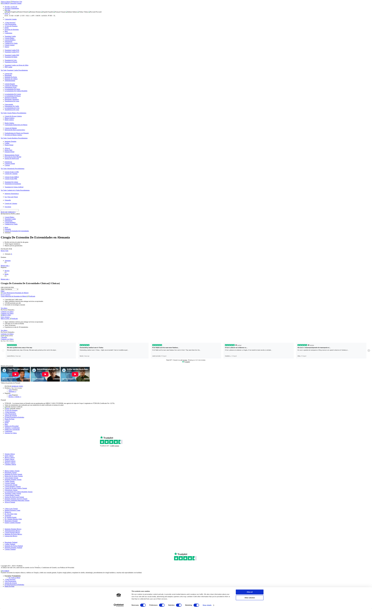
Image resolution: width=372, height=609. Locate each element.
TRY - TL (52, 15)
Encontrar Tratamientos (12, 8)
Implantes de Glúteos (11, 79)
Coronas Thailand (10, 549)
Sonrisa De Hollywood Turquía (14, 497)
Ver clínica (4, 308)
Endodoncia (8, 162)
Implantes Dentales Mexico (13, 529)
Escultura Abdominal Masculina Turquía (17, 500)
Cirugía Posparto (10, 84)
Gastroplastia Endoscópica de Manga (16, 125)
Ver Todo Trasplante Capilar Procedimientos (14, 70)
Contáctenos (8, 33)
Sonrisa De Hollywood (12, 158)
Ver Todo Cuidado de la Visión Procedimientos (15, 190)
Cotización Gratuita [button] (15, 3)
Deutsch (25, 12)
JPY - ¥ (34, 15)
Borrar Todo (4, 251)
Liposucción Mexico (11, 536)
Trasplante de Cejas (11, 60)
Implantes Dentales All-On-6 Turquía (16, 499)
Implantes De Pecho (11, 77)
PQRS (7, 28)
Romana (38, 12)
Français (63, 12)
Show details (207, 605)
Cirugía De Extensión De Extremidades (17, 231)
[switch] (162, 605)
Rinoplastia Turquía (11, 472)
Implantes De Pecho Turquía (13, 474)
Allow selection (250, 598)
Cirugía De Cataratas (11, 173)
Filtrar (2, 291)
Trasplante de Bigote (11, 62)
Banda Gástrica (9, 123)
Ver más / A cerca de (11, 6)
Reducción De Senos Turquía (14, 476)
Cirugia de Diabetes (11, 128)
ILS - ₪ (29, 15)
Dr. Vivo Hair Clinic (11, 514)
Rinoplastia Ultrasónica (12, 99)
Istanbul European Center (12, 510)
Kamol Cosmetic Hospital (12, 522)
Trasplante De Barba (11, 57)
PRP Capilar (8, 67)
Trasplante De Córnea (11, 182)
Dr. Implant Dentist (10, 517)
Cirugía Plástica (9, 38)
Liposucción (8, 73)
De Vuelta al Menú (14, 577)
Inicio (6, 227)
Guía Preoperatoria (10, 24)
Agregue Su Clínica (11, 433)
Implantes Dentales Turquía (13, 479)
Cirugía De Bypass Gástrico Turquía (16, 488)
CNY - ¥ (24, 15)
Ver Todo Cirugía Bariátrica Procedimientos (14, 138)
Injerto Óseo (8, 150)
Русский (99, 12)
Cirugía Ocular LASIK (12, 172)
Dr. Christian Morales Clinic (13, 519)
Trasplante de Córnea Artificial (14, 187)
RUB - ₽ (46, 15)
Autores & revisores (11, 415)
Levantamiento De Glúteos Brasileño (16, 91)
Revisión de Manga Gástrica (13, 135)
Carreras (7, 421)
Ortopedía (8, 200)
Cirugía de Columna (11, 203)
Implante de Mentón (11, 97)
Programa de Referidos (12, 29)
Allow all (250, 592)
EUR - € (7, 13)
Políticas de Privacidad (12, 426)
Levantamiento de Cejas (12, 108)
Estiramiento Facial (10, 87)
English (13, 12)
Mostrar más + (5, 265)
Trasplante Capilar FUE (12, 50)
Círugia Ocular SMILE (12, 177)
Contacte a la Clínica (7, 311)
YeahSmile (8, 515)
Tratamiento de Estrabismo (13, 184)
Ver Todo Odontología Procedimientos (12, 168)
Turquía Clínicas (10, 454)
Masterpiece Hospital (11, 521)
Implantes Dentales (10, 141)
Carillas (7, 143)
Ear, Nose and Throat (11, 197)
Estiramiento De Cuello (12, 106)
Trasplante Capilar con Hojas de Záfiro (16, 65)
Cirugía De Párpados (11, 85)
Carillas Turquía (9, 481)
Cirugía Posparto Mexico (12, 532)
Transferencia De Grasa (12, 101)
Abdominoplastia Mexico (12, 531)
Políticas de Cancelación (12, 429)
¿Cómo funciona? (10, 22)
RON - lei (40, 15)
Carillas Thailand (10, 544)
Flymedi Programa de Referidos (14, 417)
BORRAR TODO (17, 386)
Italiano (74, 12)
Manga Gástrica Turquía (12, 471)
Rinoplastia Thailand (11, 542)
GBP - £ (18, 15)
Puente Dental (9, 145)
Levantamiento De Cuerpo (13, 94)
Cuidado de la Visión (11, 43)
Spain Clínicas (9, 455)
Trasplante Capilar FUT (12, 52)
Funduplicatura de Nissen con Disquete (17, 133)
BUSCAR (4, 212)
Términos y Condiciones (12, 428)
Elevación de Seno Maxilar (13, 157)
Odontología (8, 41)
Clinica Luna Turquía (11, 508)
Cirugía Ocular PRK (11, 178)
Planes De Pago (9, 419)
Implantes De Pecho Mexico (13, 534)
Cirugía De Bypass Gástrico (13, 116)
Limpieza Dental (10, 163)
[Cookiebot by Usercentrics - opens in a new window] (118, 605)
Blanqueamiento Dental (12, 155)
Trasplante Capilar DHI (12, 55)
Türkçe (85, 12)
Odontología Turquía (11, 490)
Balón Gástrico (9, 120)
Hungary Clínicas (10, 462)
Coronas (7, 165)
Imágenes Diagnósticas (12, 193)
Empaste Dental (9, 152)
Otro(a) (7, 47)
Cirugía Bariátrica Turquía (13, 486)
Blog (6, 31)
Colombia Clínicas (10, 464)
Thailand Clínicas (10, 461)
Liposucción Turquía (11, 485)
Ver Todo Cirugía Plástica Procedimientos (13, 113)
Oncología (8, 207)
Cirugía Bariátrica (10, 40)
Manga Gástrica (9, 118)
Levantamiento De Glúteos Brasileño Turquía (18, 492)
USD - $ (13, 15)
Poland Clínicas (9, 459)
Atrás (10, 390)
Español (50, 12)
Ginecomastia (9, 104)
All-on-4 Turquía (10, 502)
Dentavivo (8, 512)
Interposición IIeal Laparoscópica (15, 130)
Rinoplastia (8, 75)
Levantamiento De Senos (12, 89)
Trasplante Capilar (10, 36)
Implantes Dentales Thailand (13, 547)
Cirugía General (9, 45)
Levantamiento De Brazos (13, 96)
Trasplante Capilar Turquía (13, 493)
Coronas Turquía (10, 483)
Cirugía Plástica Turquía (12, 495)
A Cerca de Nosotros (11, 26)
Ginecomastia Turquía (11, 478)
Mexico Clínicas (10, 457)
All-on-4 (7, 148)
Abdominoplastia (10, 80)
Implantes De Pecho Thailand (14, 546)
